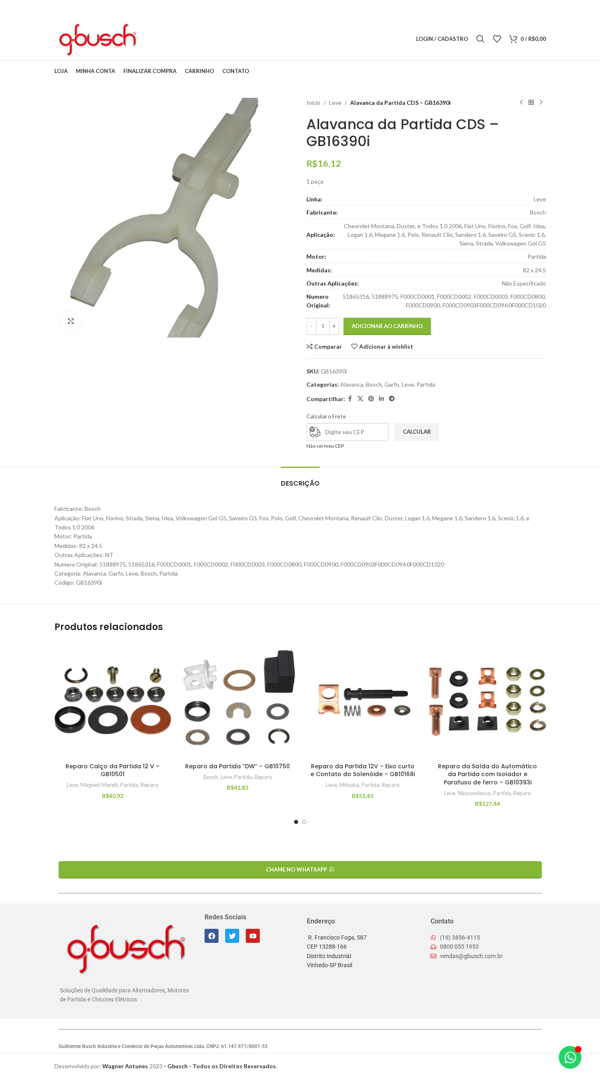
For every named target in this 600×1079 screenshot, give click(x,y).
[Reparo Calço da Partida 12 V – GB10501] (112, 700)
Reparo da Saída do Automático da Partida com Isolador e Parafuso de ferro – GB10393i (487, 774)
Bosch (374, 384)
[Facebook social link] (153, 39)
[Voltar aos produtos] (531, 103)
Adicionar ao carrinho (387, 326)
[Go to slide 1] (296, 822)
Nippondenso (474, 793)
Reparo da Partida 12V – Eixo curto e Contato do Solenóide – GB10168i (363, 770)
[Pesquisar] (480, 39)
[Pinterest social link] (173, 39)
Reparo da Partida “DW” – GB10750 (237, 766)
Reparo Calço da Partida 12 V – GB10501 (113, 770)
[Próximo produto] (541, 103)
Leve (335, 102)
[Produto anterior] (521, 103)
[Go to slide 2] (304, 822)
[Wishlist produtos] (497, 39)
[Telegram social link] (194, 39)
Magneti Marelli (99, 785)
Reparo (149, 785)
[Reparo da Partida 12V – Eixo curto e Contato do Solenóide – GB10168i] (362, 700)
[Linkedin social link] (184, 39)
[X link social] (163, 39)
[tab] (300, 479)
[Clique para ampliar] (71, 321)
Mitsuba (349, 785)
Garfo (391, 384)
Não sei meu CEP (325, 446)
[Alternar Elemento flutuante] (570, 1057)
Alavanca (351, 384)
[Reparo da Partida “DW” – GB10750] (237, 700)
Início (313, 102)
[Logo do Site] (97, 38)
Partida (425, 384)
